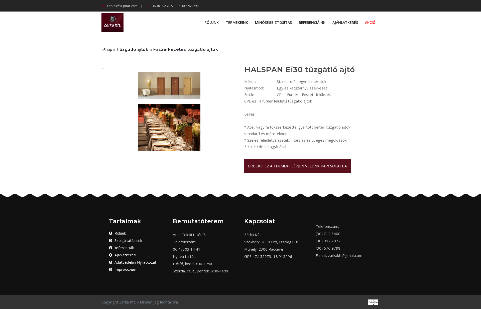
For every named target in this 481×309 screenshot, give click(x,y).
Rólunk (211, 22)
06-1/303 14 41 (186, 249)
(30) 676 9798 (328, 248)
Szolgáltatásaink (127, 240)
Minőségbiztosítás (273, 22)
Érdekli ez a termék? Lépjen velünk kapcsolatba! (297, 165)
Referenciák (123, 247)
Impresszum (124, 269)
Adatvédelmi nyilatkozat (134, 262)
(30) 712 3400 (328, 233)
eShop (106, 49)
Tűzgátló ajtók (132, 49)
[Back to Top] (475, 299)
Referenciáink (312, 22)
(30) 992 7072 (328, 240)
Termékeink (237, 22)
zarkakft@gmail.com (122, 6)
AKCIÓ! (371, 22)
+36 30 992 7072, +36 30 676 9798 (174, 6)
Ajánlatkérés (345, 22)
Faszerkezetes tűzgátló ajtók (185, 49)
